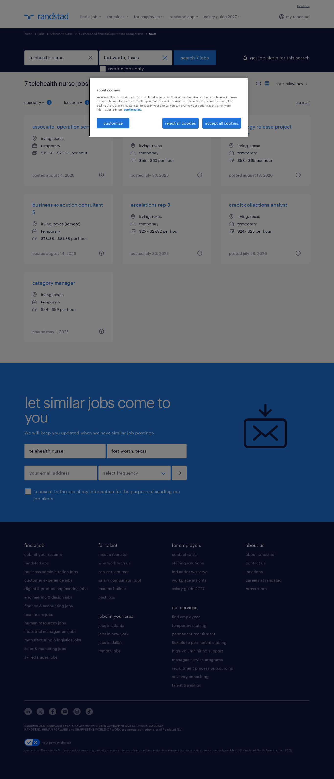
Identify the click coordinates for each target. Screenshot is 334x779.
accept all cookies (221, 123)
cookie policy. (133, 109)
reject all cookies (180, 123)
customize (113, 123)
